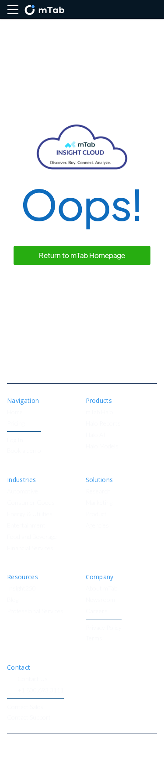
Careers (97, 611)
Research (98, 491)
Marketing (99, 503)
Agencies (97, 525)
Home (15, 412)
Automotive (22, 491)
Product (96, 514)
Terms (94, 638)
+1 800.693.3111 (40, 690)
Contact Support (29, 717)
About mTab (101, 588)
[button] (12, 9)
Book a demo (24, 450)
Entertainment (26, 525)
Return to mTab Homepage (82, 255)
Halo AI (95, 435)
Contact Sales (25, 707)
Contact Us (32, 679)
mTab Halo (99, 412)
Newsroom (100, 600)
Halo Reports (103, 423)
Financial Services (30, 548)
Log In (15, 440)
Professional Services (35, 611)
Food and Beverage (32, 537)
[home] (44, 9)
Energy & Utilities (29, 514)
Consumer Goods (31, 503)
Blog (12, 600)
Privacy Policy (104, 628)
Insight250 (21, 588)
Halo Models (102, 446)
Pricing (15, 423)
